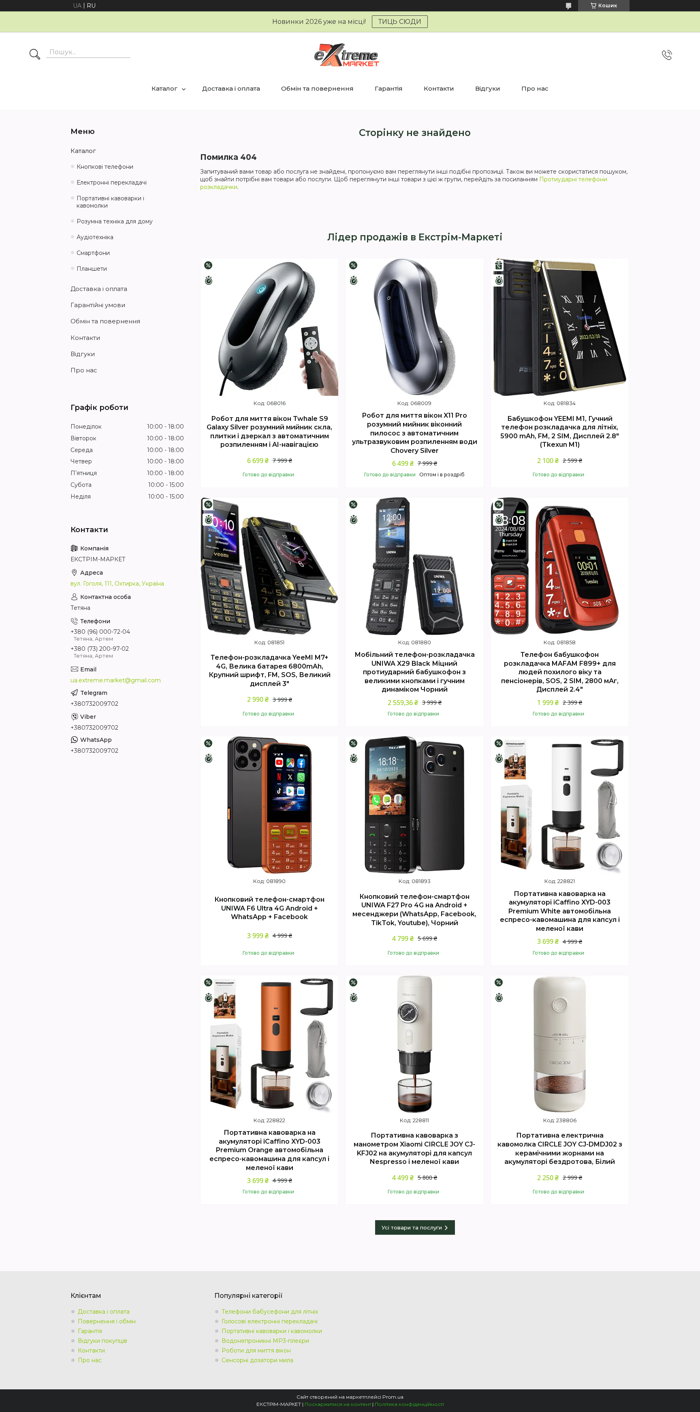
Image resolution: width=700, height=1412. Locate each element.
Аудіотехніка (95, 237)
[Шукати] (35, 55)
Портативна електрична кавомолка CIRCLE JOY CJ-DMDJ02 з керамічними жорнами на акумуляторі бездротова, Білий (559, 1149)
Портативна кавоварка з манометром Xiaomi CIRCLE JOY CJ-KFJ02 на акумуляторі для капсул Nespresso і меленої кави (414, 1149)
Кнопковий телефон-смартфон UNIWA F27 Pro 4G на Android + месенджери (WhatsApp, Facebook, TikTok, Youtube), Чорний (414, 910)
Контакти (439, 88)
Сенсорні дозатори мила (257, 1360)
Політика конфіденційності (409, 1404)
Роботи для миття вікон (256, 1350)
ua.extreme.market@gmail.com (115, 680)
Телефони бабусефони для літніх (270, 1311)
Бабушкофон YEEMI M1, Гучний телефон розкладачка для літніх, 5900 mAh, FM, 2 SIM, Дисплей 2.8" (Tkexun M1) (559, 432)
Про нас (534, 88)
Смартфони (93, 253)
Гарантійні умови (97, 305)
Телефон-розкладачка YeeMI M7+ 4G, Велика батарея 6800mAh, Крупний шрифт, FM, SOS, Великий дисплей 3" (270, 671)
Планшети (92, 268)
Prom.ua (392, 1397)
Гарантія (389, 88)
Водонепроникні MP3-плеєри (265, 1340)
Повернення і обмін (107, 1321)
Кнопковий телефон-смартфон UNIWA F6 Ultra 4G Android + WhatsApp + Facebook (269, 908)
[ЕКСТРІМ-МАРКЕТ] (346, 54)
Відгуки (487, 88)
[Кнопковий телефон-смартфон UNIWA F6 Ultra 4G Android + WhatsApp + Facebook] (269, 805)
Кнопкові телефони (105, 166)
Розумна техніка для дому (115, 221)
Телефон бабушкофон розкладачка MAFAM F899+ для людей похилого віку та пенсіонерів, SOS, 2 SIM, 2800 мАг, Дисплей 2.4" (560, 672)
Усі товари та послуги (412, 1227)
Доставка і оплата (231, 88)
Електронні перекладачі (112, 182)
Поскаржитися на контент (338, 1404)
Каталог (164, 88)
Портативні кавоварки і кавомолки (110, 202)
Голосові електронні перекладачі (270, 1321)
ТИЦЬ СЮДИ (399, 21)
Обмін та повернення (317, 88)
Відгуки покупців (102, 1340)
